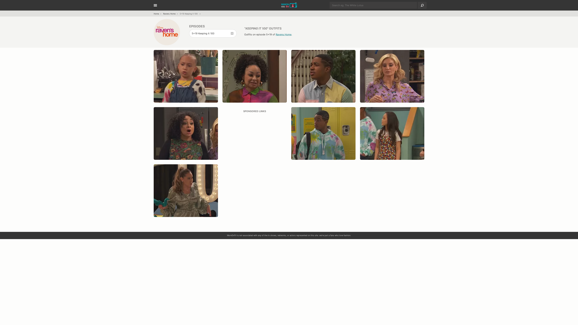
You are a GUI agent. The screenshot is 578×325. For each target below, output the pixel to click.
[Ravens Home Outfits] (167, 32)
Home (156, 14)
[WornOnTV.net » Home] (289, 5)
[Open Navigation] (155, 5)
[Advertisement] (254, 136)
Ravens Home (169, 14)
